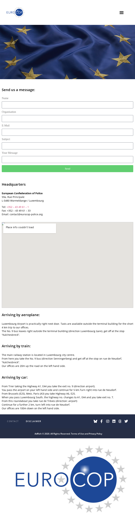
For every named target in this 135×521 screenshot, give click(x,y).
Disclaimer (33, 421)
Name (5, 98)
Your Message (10, 152)
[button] (121, 12)
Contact (13, 421)
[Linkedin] (114, 421)
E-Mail (5, 125)
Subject (6, 139)
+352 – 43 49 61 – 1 (18, 207)
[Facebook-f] (101, 421)
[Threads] (120, 421)
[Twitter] (126, 421)
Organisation (9, 112)
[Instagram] (108, 421)
